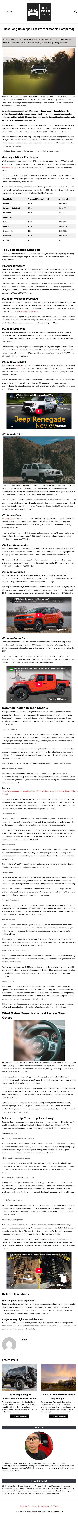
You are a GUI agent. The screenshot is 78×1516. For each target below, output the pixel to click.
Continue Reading (19, 1416)
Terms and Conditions (28, 1506)
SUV (17, 365)
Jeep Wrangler (7, 167)
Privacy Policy (43, 1506)
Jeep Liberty (10, 519)
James (23, 1339)
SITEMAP (54, 1506)
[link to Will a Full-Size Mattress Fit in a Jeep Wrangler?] (58, 1377)
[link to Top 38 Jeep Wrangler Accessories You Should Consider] (19, 1377)
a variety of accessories (29, 312)
